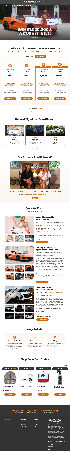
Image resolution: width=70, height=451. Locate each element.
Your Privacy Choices (26, 429)
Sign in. (41, 108)
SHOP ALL (65, 365)
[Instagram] (7, 419)
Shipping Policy (37, 422)
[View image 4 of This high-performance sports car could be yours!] (9, 276)
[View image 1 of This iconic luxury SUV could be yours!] (9, 308)
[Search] (58, 5)
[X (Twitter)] (11, 419)
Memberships (23, 424)
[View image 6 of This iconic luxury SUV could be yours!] (29, 316)
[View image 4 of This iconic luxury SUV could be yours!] (9, 316)
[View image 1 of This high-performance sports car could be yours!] (9, 268)
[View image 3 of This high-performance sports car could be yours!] (29, 268)
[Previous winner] (33, 148)
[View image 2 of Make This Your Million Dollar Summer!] (19, 238)
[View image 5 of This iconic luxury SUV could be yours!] (19, 316)
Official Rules (36, 424)
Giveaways (23, 422)
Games (22, 428)
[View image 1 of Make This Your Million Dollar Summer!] (9, 238)
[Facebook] (5, 419)
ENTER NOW (35, 37)
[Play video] (35, 175)
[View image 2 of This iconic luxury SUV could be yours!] (19, 308)
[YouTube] (9, 419)
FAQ (35, 426)
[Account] (61, 5)
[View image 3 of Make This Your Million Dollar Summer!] (29, 238)
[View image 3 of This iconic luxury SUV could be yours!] (29, 308)
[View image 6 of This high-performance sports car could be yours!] (29, 276)
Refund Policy (37, 421)
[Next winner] (37, 148)
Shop (22, 421)
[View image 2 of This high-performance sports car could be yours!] (19, 268)
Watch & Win (23, 426)
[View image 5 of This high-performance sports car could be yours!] (19, 276)
